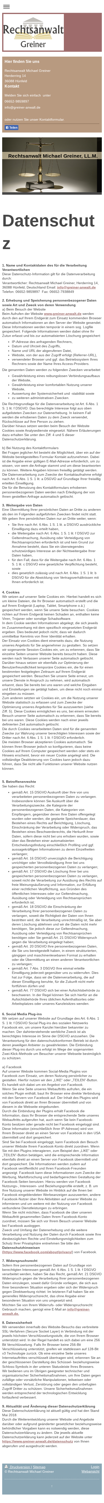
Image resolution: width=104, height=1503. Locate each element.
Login (95, 1467)
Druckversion (20, 1467)
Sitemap (39, 1467)
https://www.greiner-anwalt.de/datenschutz (37, 1441)
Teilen (13, 127)
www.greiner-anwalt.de (63, 314)
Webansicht (90, 1471)
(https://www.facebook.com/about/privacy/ (37, 1252)
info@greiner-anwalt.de (76, 287)
